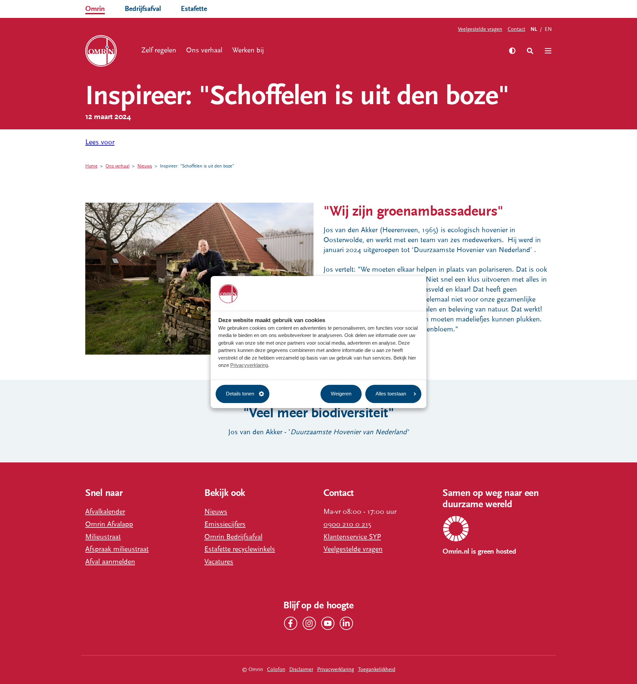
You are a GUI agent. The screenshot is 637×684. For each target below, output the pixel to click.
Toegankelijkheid (376, 669)
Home (91, 166)
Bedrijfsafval (143, 9)
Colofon (276, 669)
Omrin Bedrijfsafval (233, 537)
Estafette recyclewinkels (239, 549)
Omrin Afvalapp (109, 524)
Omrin (95, 9)
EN (548, 29)
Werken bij (248, 50)
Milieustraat (103, 537)
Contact (516, 29)
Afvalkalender (105, 512)
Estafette (194, 9)
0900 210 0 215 (347, 524)
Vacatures (218, 562)
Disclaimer (301, 669)
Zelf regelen (158, 50)
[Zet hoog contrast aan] (512, 50)
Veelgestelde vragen (480, 29)
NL (534, 29)
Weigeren (341, 393)
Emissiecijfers (225, 524)
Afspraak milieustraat (117, 549)
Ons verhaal (204, 50)
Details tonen (240, 393)
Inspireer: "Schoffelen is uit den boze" (197, 166)
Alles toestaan (391, 393)
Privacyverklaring (249, 365)
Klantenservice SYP (352, 537)
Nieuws (144, 166)
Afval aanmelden (110, 562)
